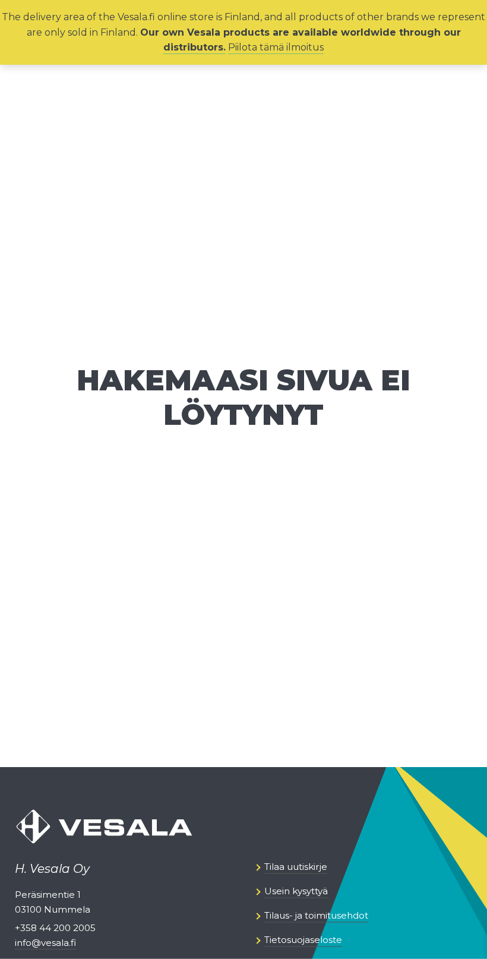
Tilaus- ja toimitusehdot (316, 916)
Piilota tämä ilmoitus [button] (276, 47)
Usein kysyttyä (296, 891)
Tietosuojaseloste (303, 940)
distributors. (194, 47)
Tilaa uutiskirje (295, 867)
